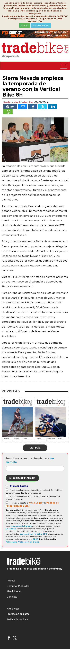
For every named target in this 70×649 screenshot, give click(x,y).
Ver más (35, 447)
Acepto (24, 25)
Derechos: (11, 529)
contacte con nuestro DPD (33, 534)
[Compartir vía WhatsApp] (8, 111)
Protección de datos (18, 613)
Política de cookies (17, 619)
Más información (40, 25)
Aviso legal (13, 608)
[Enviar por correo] (22, 106)
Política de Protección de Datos (22, 542)
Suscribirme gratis (22, 478)
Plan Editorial (14, 591)
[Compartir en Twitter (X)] (42, 106)
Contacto (12, 596)
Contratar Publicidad (18, 586)
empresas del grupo (21, 526)
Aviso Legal (35, 503)
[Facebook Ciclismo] (9, 637)
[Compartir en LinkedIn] (52, 106)
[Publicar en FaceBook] (32, 106)
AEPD (35, 539)
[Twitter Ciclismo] (15, 637)
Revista (11, 580)
